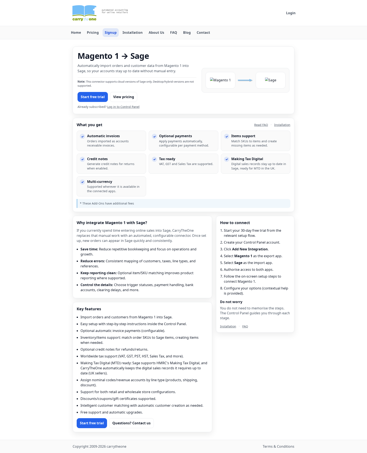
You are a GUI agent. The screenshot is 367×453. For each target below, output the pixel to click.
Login (291, 13)
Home (76, 32)
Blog (187, 32)
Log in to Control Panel (123, 107)
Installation (133, 32)
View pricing (123, 97)
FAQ (173, 32)
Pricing (93, 32)
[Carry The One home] (103, 13)
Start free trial (93, 97)
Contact (203, 32)
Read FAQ (261, 125)
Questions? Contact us (131, 423)
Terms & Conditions (278, 446)
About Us (156, 32)
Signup (111, 32)
